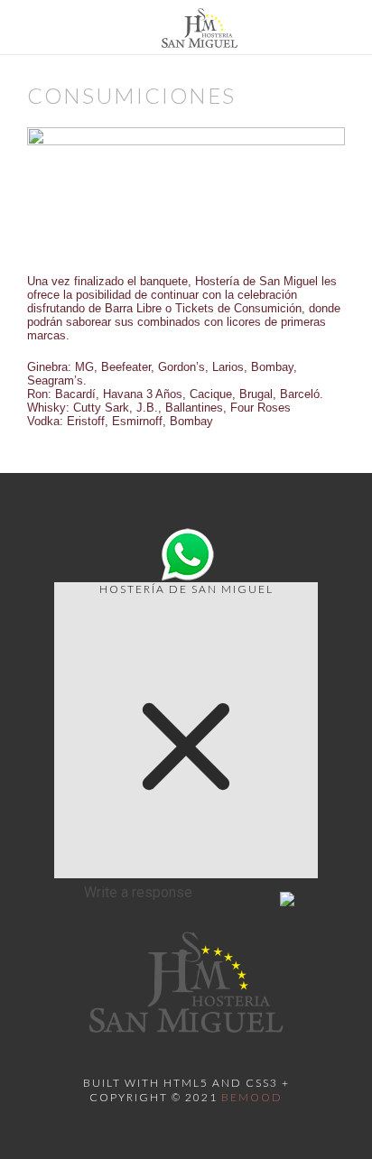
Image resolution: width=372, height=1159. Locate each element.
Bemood (252, 1097)
